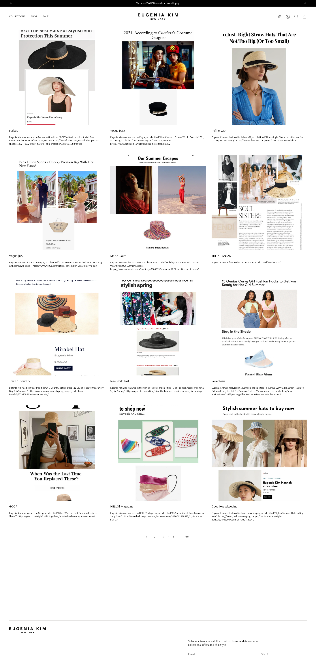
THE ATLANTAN (221, 256)
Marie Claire (118, 256)
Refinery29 (218, 131)
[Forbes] (56, 77)
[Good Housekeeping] (259, 453)
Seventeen (218, 381)
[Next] (305, 3)
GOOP (13, 506)
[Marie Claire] (158, 202)
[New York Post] (158, 327)
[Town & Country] (56, 327)
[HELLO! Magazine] (158, 453)
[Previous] (10, 3)
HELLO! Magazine (121, 506)
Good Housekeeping (224, 506)
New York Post (119, 381)
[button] (17, 16)
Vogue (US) (117, 131)
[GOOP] (56, 453)
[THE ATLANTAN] (259, 202)
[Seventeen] (259, 327)
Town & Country (19, 381)
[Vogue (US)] (158, 77)
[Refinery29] (259, 77)
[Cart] (304, 17)
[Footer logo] (27, 630)
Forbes (13, 131)
